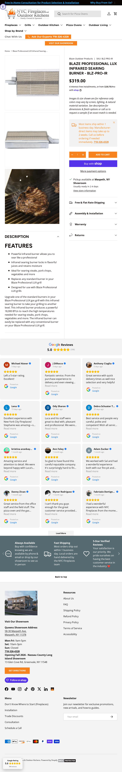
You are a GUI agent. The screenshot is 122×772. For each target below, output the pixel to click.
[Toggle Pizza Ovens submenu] (84, 25)
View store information (84, 190)
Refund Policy (71, 616)
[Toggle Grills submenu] (33, 25)
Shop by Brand (14, 30)
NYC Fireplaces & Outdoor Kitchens (25, 760)
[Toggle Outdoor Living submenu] (110, 25)
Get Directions (17, 670)
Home (7, 51)
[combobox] (77, 14)
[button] (115, 13)
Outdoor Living (98, 25)
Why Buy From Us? (101, 2)
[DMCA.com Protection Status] (67, 760)
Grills (28, 25)
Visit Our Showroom (61, 43)
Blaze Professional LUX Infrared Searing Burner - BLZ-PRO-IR (30, 51)
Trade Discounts (14, 716)
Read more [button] (51, 385)
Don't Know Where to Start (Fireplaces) (26, 704)
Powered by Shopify (49, 760)
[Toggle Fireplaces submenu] (20, 25)
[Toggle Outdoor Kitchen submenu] (61, 25)
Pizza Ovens (74, 25)
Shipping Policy (71, 610)
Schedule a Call (13, 728)
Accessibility (70, 634)
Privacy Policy (71, 622)
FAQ (65, 604)
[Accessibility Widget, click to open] (3, 7)
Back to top (61, 576)
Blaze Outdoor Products (81, 58)
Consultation (12, 722)
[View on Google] (7, 365)
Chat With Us (13, 36)
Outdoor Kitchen (48, 25)
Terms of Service (72, 628)
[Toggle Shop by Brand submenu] (25, 31)
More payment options (93, 171)
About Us (68, 598)
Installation (11, 710)
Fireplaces (11, 25)
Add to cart (103, 154)
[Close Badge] (22, 758)
